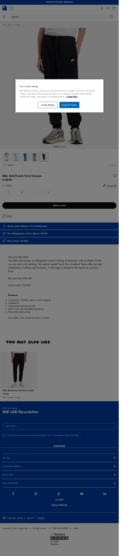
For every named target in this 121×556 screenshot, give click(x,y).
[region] (59, 96)
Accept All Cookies (69, 105)
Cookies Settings (47, 105)
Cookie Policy (72, 96)
